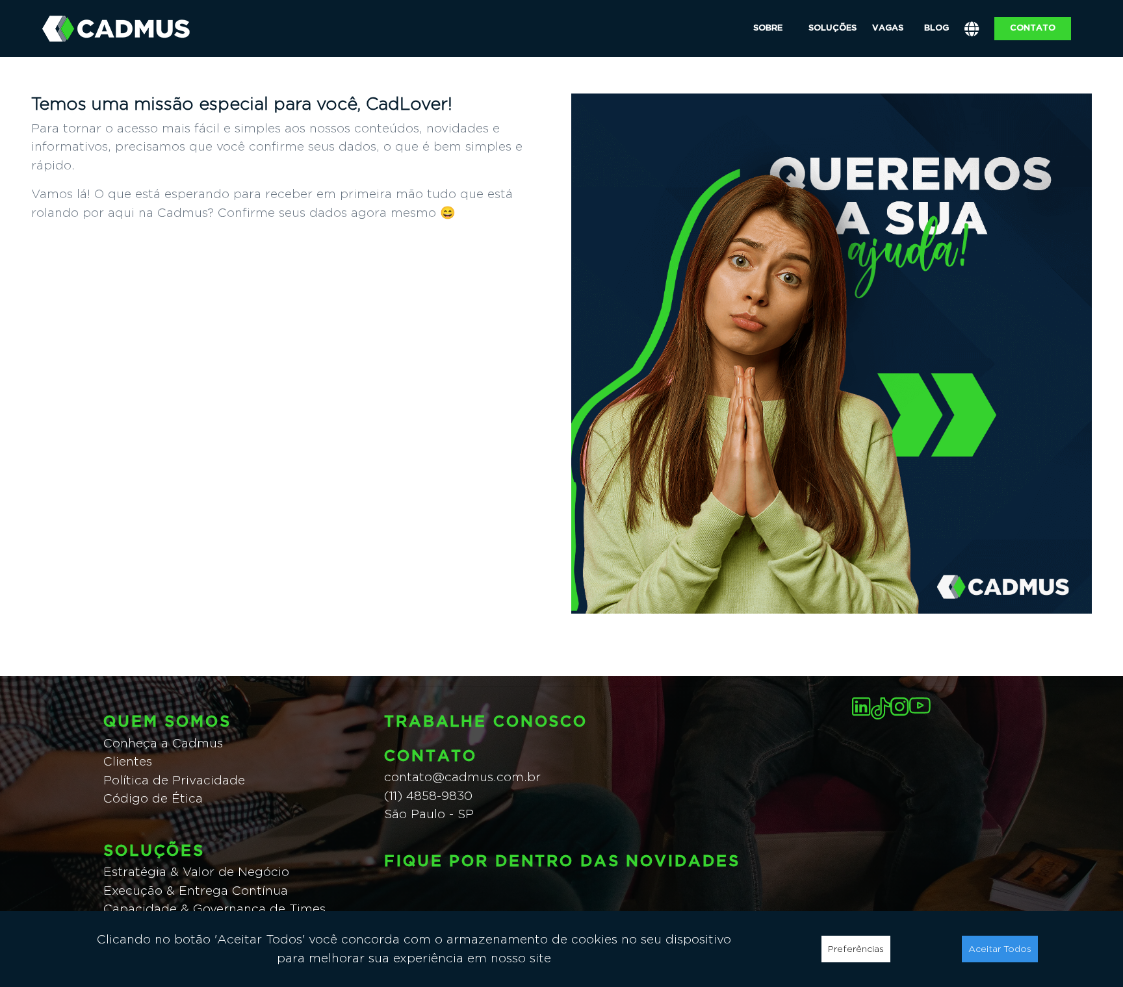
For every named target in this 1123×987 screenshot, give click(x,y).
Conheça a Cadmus (163, 743)
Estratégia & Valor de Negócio (196, 872)
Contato (1032, 28)
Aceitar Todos (999, 948)
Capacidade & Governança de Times (214, 909)
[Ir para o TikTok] (880, 708)
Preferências (856, 948)
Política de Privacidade (174, 780)
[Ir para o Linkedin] (861, 706)
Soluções (832, 28)
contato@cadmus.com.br (462, 777)
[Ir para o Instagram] (899, 706)
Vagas (887, 28)
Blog (936, 28)
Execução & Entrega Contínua (195, 890)
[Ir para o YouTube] (920, 705)
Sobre (767, 28)
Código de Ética (153, 798)
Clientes (127, 761)
